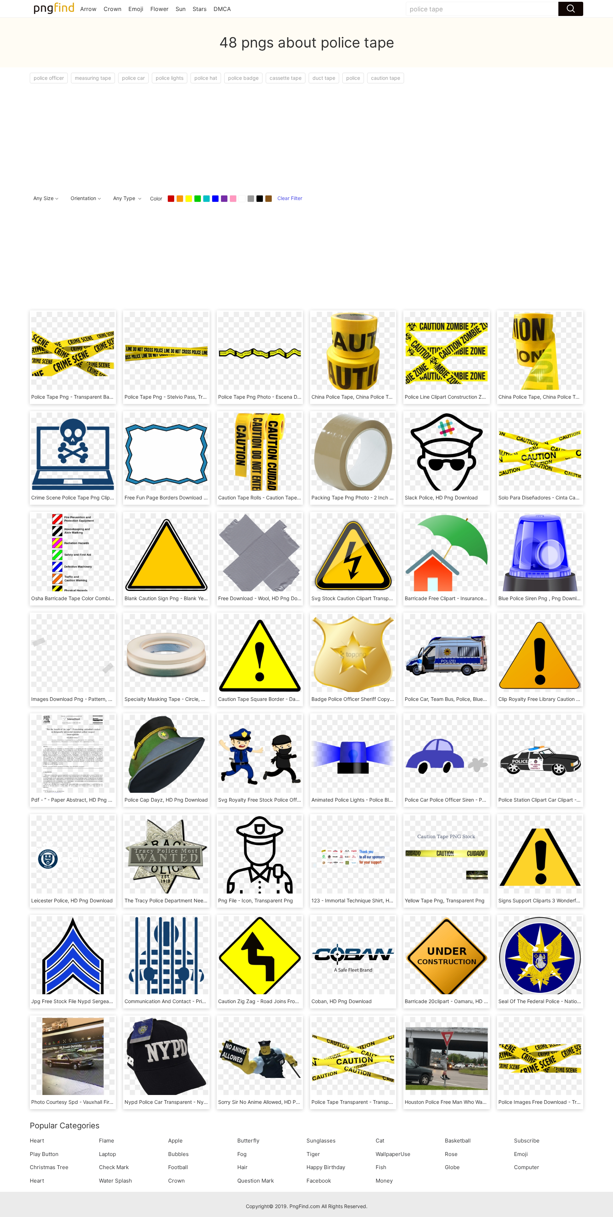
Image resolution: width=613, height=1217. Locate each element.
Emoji (135, 8)
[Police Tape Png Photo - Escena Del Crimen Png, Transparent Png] (260, 353)
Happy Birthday (325, 1167)
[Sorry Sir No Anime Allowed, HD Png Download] (260, 1058)
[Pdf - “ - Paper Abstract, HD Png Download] (73, 756)
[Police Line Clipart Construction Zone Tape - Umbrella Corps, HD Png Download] (446, 353)
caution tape (385, 78)
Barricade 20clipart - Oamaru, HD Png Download (461, 1001)
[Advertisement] (242, 136)
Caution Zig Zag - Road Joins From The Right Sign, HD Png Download (299, 1001)
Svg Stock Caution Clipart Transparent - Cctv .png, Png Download (388, 598)
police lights (169, 78)
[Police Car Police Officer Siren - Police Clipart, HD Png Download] (446, 756)
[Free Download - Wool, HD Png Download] (260, 554)
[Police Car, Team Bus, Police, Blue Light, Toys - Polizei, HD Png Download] (446, 655)
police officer (49, 78)
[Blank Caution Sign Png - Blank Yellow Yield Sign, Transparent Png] (166, 554)
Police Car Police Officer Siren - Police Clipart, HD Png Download (479, 800)
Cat (380, 1140)
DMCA (222, 8)
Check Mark (114, 1167)
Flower (159, 8)
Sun (181, 8)
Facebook (318, 1180)
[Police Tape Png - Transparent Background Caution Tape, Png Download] (73, 353)
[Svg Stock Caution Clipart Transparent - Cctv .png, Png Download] (353, 554)
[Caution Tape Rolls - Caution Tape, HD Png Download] (260, 453)
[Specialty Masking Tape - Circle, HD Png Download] (166, 655)
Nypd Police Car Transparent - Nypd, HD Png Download (190, 1102)
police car (133, 78)
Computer (526, 1167)
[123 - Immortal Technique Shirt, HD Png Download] (353, 856)
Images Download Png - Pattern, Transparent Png (89, 699)
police (353, 78)
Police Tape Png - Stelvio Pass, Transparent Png (181, 397)
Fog (242, 1154)
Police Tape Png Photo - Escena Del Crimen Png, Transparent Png (294, 397)
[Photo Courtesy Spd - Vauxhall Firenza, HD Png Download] (73, 1058)
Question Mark (255, 1180)
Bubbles (178, 1154)
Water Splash (115, 1180)
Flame (106, 1140)
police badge (243, 78)
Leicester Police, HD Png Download (72, 900)
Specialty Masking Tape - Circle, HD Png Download (184, 699)
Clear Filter (289, 198)
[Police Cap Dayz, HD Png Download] (166, 756)
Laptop (107, 1154)
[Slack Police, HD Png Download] (446, 453)
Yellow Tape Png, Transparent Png (445, 900)
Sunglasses (321, 1140)
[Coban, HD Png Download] (353, 957)
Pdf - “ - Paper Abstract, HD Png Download (81, 800)
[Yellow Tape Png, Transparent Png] (446, 856)
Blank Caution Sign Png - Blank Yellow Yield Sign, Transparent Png (201, 598)
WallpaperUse (393, 1154)
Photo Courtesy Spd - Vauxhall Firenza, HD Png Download (98, 1102)
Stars (199, 8)
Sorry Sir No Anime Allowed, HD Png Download (272, 1102)
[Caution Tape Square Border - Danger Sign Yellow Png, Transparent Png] (260, 655)
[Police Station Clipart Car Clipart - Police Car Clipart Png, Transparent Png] (540, 756)
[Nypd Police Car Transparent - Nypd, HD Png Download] (166, 1058)
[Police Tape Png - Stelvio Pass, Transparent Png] (166, 353)
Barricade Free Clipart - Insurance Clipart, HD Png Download (475, 598)
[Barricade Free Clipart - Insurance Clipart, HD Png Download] (446, 554)
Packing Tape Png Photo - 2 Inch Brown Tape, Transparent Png (385, 497)
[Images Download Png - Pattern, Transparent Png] (73, 655)
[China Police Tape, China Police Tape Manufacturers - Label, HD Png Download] (353, 353)
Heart (37, 1140)
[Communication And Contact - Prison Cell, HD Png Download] (166, 957)
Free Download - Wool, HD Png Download (266, 598)
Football (178, 1167)
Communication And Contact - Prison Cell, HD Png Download (195, 1001)
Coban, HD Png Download (341, 1001)
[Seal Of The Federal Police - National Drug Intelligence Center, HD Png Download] (540, 957)
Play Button (44, 1154)
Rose (451, 1154)
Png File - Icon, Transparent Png (255, 900)
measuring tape (93, 78)
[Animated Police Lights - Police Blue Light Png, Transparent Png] (353, 756)
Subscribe (527, 1140)
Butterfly (248, 1140)
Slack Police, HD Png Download (441, 497)
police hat (205, 78)
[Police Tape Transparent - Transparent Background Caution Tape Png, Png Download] (353, 1058)
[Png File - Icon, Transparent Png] (260, 856)
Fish (381, 1167)
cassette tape (286, 78)
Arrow (88, 8)
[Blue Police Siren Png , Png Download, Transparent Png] (540, 554)
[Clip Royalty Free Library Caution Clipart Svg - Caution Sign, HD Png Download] (540, 655)
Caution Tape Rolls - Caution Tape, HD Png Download (280, 497)
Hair (242, 1167)
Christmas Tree (49, 1167)
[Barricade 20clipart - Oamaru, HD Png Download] (446, 957)
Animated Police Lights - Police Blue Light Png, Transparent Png (385, 800)
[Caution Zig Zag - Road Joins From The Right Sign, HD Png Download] (260, 957)
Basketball (458, 1140)
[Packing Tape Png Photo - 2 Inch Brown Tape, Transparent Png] (353, 453)
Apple (175, 1140)
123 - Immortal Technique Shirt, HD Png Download (369, 900)
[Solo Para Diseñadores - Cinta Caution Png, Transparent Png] (540, 453)
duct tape (324, 78)
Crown (112, 8)
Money (384, 1180)
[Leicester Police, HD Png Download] (73, 856)
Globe (452, 1167)
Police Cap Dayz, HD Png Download (166, 800)
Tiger (313, 1154)
